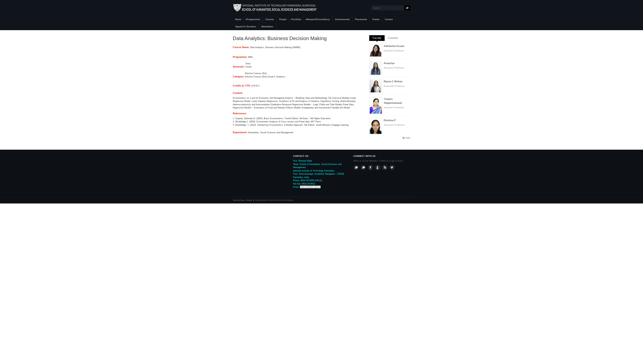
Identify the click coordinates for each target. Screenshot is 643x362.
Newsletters (267, 26)
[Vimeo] (392, 167)
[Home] (275, 7)
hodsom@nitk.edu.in (310, 187)
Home (238, 19)
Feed (385, 167)
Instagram (356, 167)
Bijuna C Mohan (393, 81)
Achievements (342, 19)
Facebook (370, 167)
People (283, 19)
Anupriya (389, 63)
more (407, 138)
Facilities (295, 20)
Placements (361, 19)
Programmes (252, 20)
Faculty (379, 38)
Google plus (377, 167)
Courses (269, 19)
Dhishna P (390, 120)
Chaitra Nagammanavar (393, 101)
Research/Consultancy (317, 20)
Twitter (363, 167)
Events (375, 19)
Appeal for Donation (245, 26)
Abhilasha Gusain (394, 46)
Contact (389, 19)
